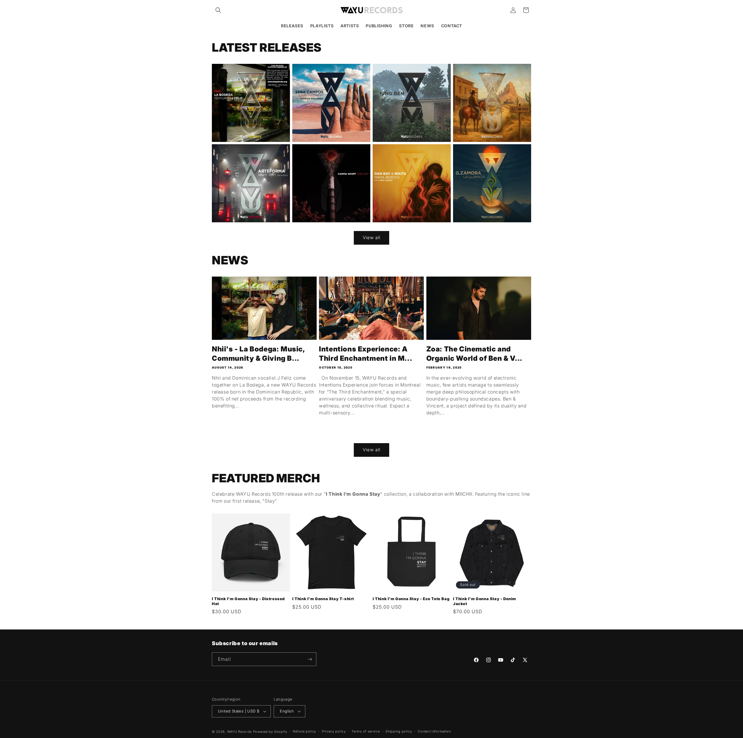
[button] (218, 10)
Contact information (434, 731)
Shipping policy (398, 731)
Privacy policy (334, 731)
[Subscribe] (309, 659)
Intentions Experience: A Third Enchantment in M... (365, 353)
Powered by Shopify (270, 732)
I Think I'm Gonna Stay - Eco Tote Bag (411, 598)
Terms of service (365, 731)
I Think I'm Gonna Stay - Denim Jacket (484, 601)
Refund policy (304, 731)
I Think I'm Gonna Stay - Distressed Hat (248, 601)
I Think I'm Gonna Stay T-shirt (323, 598)
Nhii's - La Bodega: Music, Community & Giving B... (258, 353)
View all (371, 237)
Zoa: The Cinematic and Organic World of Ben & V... (474, 353)
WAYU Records (239, 732)
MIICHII (463, 494)
